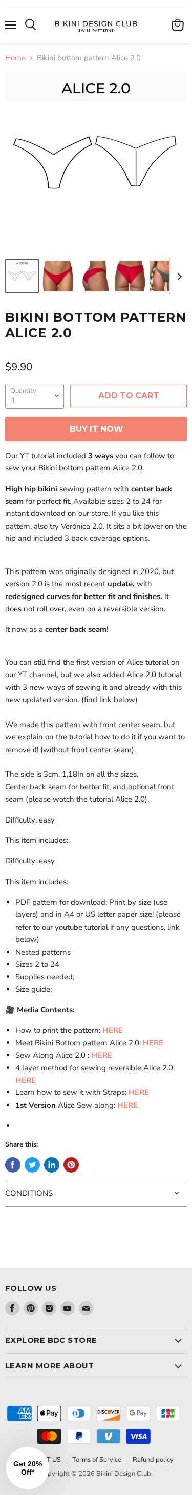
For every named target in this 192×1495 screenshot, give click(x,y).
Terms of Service (96, 1459)
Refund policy (153, 1459)
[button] (27, 1468)
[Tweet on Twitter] (32, 1165)
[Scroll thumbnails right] (177, 276)
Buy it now (96, 429)
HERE (112, 1030)
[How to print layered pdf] (101, 1030)
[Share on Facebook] (12, 1165)
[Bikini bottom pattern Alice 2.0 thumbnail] (22, 276)
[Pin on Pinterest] (71, 1165)
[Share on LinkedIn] (51, 1165)
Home (15, 58)
